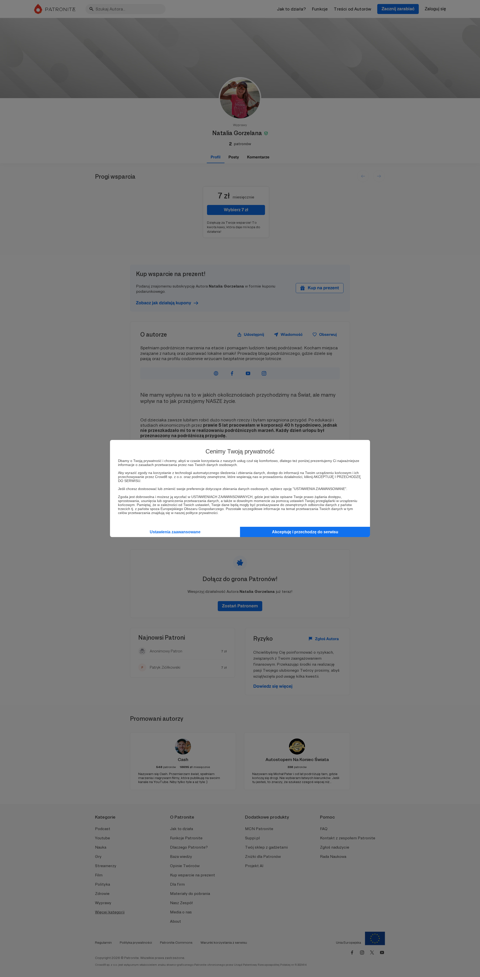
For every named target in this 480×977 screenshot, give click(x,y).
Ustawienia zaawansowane (175, 532)
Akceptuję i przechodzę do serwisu (305, 532)
